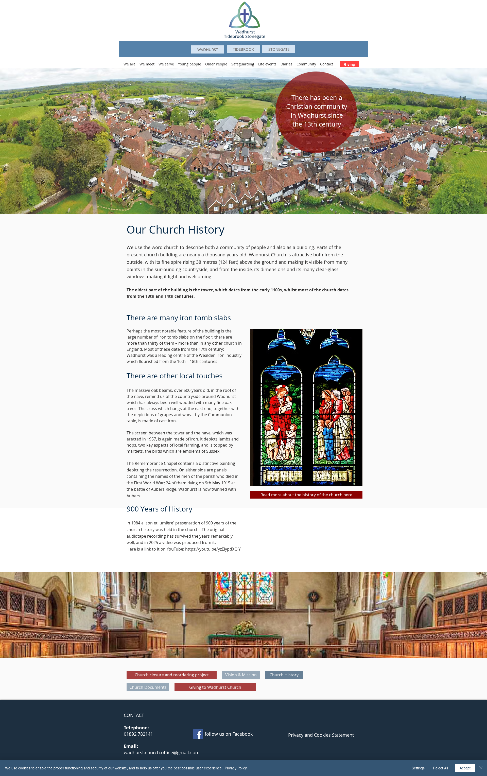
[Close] (481, 768)
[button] (129, 61)
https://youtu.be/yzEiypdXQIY (213, 549)
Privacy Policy (236, 767)
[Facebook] (198, 734)
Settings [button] (418, 767)
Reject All (440, 767)
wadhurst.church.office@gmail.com (162, 752)
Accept (465, 767)
